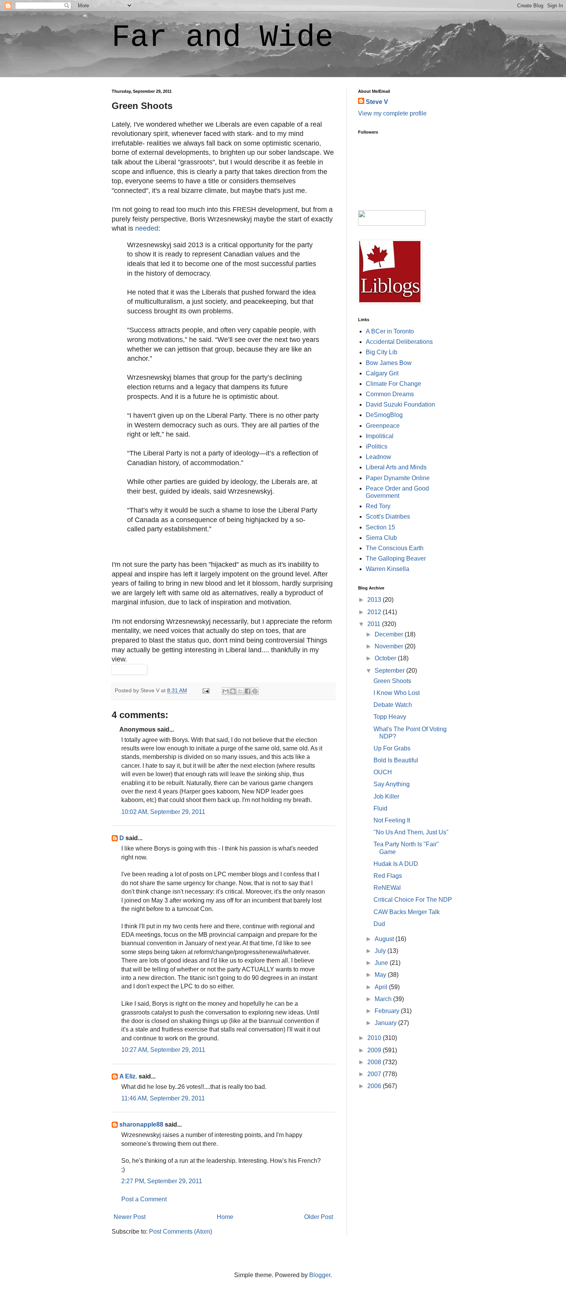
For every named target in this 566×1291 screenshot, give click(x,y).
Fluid (380, 808)
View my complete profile (392, 113)
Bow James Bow (389, 363)
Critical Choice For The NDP (412, 899)
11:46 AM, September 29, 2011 (163, 1098)
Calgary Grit (382, 373)
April (382, 987)
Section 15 (380, 527)
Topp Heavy (389, 716)
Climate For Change (393, 383)
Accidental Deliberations (399, 341)
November (390, 646)
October (386, 658)
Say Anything (391, 784)
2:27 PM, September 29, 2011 (161, 1181)
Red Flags (387, 875)
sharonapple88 (141, 1124)
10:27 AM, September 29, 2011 (163, 1050)
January (386, 1023)
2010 (375, 1038)
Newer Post (130, 1217)
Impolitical (380, 436)
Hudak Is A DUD (395, 864)
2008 (375, 1062)
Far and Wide (222, 37)
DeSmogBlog (384, 415)
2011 (374, 624)
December (390, 634)
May (381, 974)
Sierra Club (381, 537)
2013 (375, 599)
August (385, 939)
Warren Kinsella (387, 569)
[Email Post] (205, 690)
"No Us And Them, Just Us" (411, 832)
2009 (375, 1050)
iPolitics (376, 446)
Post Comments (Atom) (180, 1231)
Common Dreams (390, 394)
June (382, 962)
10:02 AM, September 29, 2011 (163, 812)
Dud (379, 924)
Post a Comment (144, 1199)
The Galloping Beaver (396, 558)
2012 (375, 612)
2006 (375, 1086)
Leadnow (378, 457)
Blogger (319, 1275)
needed (146, 228)
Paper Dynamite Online (398, 478)
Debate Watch (392, 705)
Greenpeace (383, 425)
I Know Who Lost (396, 693)
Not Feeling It (391, 820)
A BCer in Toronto (390, 331)
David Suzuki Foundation (400, 404)
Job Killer (386, 796)
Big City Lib (381, 352)
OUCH (382, 772)
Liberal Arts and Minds (396, 467)
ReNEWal (387, 887)
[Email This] (225, 691)
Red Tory (378, 506)
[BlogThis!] (233, 691)
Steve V (377, 102)
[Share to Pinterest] (255, 691)
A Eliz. (128, 1076)
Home (225, 1217)
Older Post (318, 1217)
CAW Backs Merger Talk (406, 912)
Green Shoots (392, 681)
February (388, 1011)
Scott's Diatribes (388, 516)
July (381, 951)
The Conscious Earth (395, 548)
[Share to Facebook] (247, 691)
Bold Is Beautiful (395, 760)
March (384, 999)
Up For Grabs (391, 748)
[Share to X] (240, 691)
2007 (375, 1074)
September (390, 670)
